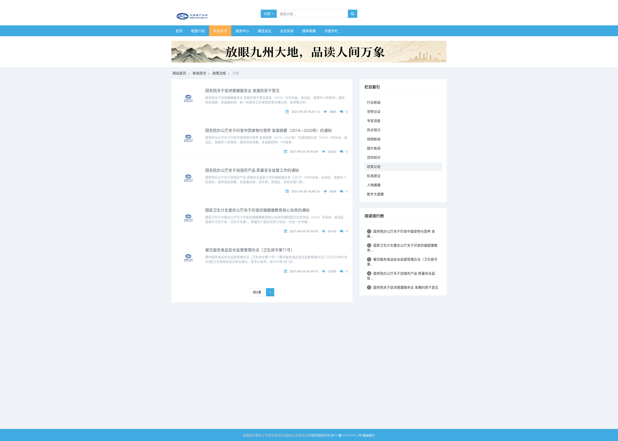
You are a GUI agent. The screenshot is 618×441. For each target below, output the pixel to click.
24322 (332, 151)
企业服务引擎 (301, 435)
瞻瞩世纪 (249, 435)
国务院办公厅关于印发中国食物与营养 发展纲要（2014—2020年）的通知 (268, 130)
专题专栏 (331, 30)
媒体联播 (309, 30)
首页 (179, 30)
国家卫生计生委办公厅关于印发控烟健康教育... (402, 247)
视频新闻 (373, 139)
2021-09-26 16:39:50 (304, 231)
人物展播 (373, 185)
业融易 (287, 435)
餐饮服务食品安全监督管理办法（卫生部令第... (402, 261)
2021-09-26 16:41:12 (305, 111)
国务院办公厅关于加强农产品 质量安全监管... (401, 275)
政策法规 (219, 73)
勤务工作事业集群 (268, 435)
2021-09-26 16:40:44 (304, 151)
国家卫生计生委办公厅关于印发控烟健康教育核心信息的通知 (257, 210)
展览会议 (264, 30)
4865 (333, 111)
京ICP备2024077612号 (346, 435)
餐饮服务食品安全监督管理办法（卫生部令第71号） (250, 250)
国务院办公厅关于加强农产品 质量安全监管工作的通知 (252, 170)
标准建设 (373, 175)
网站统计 (368, 435)
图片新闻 (373, 148)
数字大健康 (375, 194)
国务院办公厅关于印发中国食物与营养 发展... (401, 233)
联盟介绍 (198, 30)
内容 (268, 13)
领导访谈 (373, 111)
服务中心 (242, 30)
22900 (332, 271)
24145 (332, 231)
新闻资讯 (220, 30)
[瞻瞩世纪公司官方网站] (309, 51)
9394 (333, 191)
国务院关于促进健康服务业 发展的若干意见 (242, 90)
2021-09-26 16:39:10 (304, 271)
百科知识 (373, 157)
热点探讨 (373, 130)
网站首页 (179, 73)
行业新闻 (373, 102)
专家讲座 (373, 120)
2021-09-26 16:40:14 (305, 191)
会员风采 (287, 30)
